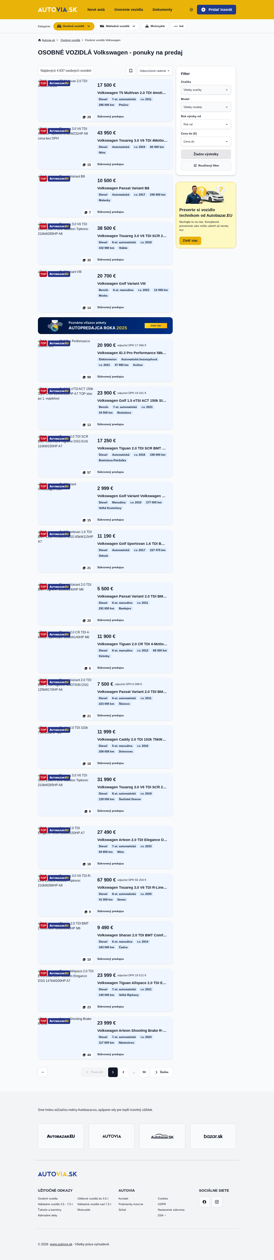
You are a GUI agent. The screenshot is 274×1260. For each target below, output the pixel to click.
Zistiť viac (190, 240)
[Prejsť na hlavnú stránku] (57, 9)
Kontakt (123, 1198)
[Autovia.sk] (112, 1136)
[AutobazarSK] (162, 1136)
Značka (186, 81)
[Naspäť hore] (43, 1072)
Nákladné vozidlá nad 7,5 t (94, 1204)
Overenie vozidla (128, 10)
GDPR (162, 1204)
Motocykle (83, 1209)
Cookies (163, 1198)
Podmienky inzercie (131, 1204)
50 (144, 1072)
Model (185, 99)
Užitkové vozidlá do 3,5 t (92, 1198)
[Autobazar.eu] (61, 1136)
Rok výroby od (191, 116)
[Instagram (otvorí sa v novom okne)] (216, 1201)
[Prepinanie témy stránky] (191, 9)
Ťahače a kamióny (49, 1209)
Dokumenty (162, 10)
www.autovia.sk (61, 1244)
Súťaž (122, 1209)
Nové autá (96, 10)
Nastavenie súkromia (171, 1209)
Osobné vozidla (48, 1198)
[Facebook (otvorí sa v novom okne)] (204, 1201)
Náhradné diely (47, 1215)
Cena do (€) (189, 133)
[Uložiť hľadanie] (131, 71)
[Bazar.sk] (213, 1136)
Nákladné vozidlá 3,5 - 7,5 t (55, 1204)
